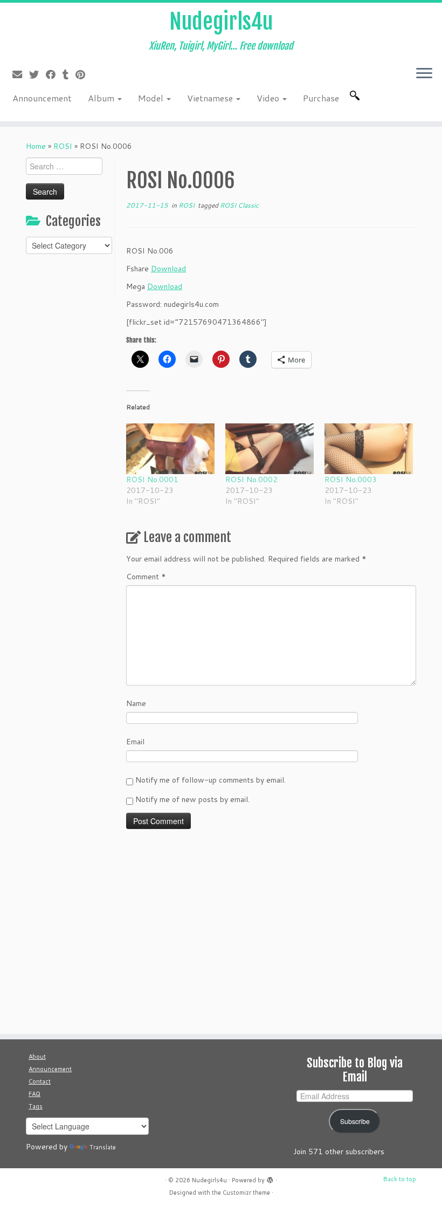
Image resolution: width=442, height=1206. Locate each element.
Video (269, 98)
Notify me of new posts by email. (192, 799)
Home (36, 146)
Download (168, 268)
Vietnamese (211, 98)
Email (135, 741)
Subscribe (355, 1121)
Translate (102, 1147)
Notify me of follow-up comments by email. (210, 780)
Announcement (42, 98)
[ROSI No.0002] (269, 448)
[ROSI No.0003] (368, 448)
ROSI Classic (239, 205)
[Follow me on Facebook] (54, 74)
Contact (40, 1081)
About (37, 1056)
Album (102, 98)
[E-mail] (20, 74)
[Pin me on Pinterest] (83, 74)
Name (136, 703)
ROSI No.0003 (350, 479)
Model (151, 98)
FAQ (34, 1093)
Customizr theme (246, 1192)
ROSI (62, 146)
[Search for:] (357, 95)
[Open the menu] (424, 74)
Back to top (399, 1179)
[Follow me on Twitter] (37, 74)
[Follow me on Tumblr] (69, 74)
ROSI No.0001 (152, 479)
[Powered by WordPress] (270, 1178)
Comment (146, 576)
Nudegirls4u (221, 22)
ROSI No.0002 (251, 479)
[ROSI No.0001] (170, 448)
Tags (36, 1106)
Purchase (321, 98)
